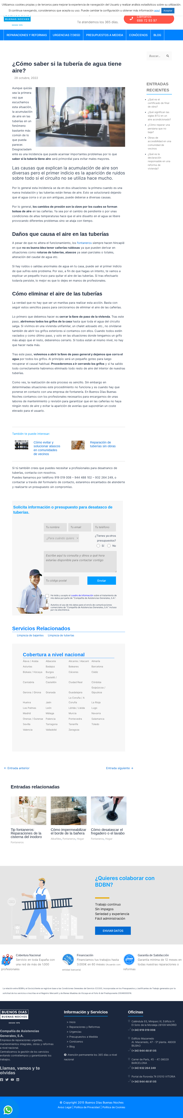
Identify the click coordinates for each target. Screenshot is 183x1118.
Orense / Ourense (33, 718)
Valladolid (51, 729)
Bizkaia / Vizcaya (32, 672)
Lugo (94, 707)
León (48, 707)
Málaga (50, 713)
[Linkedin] (17, 1079)
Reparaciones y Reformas (27, 35)
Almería (96, 661)
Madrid (27, 713)
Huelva (27, 702)
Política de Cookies (113, 1107)
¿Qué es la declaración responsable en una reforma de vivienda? (159, 161)
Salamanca (98, 718)
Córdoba (96, 682)
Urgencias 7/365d (66, 35)
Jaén (48, 702)
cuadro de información (82, 595)
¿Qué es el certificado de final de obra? (158, 103)
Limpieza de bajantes (30, 635)
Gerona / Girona (32, 692)
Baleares (74, 666)
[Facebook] (1, 1079)
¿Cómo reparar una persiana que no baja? (159, 128)
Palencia (51, 718)
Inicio (72, 1022)
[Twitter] (7, 1079)
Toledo (95, 724)
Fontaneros (17, 842)
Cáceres (73, 672)
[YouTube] (12, 1079)
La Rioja (96, 702)
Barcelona (97, 666)
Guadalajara (75, 692)
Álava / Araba (30, 661)
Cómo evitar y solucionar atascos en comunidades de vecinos (47, 448)
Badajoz (50, 666)
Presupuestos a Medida (104, 35)
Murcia (72, 713)
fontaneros (84, 243)
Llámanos (147, 18)
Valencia (28, 729)
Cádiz (95, 672)
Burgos (50, 672)
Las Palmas (29, 707)
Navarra (96, 713)
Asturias (27, 666)
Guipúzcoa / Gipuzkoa (98, 690)
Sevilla (26, 724)
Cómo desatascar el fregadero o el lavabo (108, 831)
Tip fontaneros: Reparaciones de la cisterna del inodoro (26, 833)
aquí (157, 10)
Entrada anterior (16, 768)
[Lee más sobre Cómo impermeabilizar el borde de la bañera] (68, 811)
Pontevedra (75, 718)
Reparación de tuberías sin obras (103, 444)
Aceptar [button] (168, 10)
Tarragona (52, 724)
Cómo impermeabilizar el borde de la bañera (68, 831)
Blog (157, 35)
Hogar (80, 838)
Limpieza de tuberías (61, 635)
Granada (51, 692)
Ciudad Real (75, 682)
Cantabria (28, 682)
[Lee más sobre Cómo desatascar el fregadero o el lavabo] (109, 810)
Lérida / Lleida (77, 707)
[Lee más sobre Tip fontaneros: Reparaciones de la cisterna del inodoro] (28, 811)
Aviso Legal (64, 1107)
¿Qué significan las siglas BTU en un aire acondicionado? (159, 116)
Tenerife (73, 724)
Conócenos (138, 35)
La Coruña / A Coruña (77, 700)
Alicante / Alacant (79, 661)
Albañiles (56, 838)
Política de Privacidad (87, 1107)
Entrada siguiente (119, 768)
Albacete (51, 661)
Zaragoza (74, 729)
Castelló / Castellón (51, 679)
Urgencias (75, 1031)
